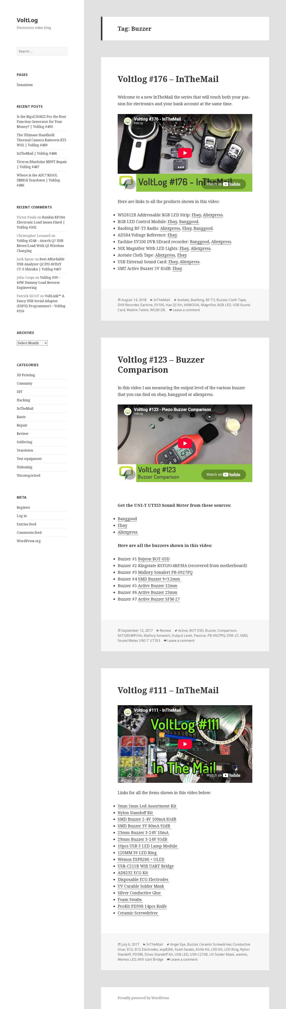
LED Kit (217, 949)
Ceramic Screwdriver (138, 913)
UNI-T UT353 (149, 640)
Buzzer (221, 300)
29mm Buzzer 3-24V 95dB (143, 839)
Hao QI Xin (174, 305)
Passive (200, 635)
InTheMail (25, 408)
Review (22, 433)
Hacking (23, 400)
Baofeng (197, 300)
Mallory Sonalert (157, 635)
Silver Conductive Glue (140, 893)
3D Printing (26, 375)
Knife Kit (202, 949)
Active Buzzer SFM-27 (159, 599)
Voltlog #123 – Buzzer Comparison (161, 364)
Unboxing (24, 467)
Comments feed (29, 532)
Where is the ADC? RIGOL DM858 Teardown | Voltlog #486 (38, 180)
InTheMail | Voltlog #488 (37, 153)
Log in (22, 515)
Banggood (203, 228)
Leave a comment (186, 310)
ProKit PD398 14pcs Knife (142, 906)
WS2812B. (158, 310)
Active (183, 630)
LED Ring (231, 949)
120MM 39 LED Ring (138, 852)
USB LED (181, 954)
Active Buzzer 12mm (157, 585)
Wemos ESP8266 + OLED (141, 859)
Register (23, 507)
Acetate (183, 300)
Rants (21, 417)
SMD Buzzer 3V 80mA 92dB (144, 826)
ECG (130, 949)
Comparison (226, 630)
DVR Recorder (128, 305)
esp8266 (166, 949)
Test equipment (29, 458)
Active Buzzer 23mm (157, 592)
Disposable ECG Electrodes (143, 879)
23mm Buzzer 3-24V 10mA (144, 832)
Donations (25, 84)
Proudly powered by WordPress (143, 998)
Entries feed (26, 524)
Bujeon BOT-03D (154, 559)
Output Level (182, 635)
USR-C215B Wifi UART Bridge (146, 866)
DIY (19, 391)
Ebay (196, 215)
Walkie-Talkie (137, 310)
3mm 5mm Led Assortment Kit (147, 806)
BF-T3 (210, 300)
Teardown (25, 450)
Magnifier (208, 305)
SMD (243, 635)
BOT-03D (196, 630)
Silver (148, 954)
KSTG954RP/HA (130, 635)
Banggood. (189, 221)
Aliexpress (213, 215)
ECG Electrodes (146, 949)
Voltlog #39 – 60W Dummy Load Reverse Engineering (38, 282)
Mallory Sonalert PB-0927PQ (165, 572)
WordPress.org (29, 541)
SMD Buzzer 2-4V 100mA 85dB (147, 819)
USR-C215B (199, 954)
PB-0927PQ (216, 635)
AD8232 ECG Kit (133, 872)
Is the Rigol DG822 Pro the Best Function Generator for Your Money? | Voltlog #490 (41, 121)
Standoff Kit (164, 954)
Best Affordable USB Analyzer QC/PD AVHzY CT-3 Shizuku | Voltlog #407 (40, 264)
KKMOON (191, 305)
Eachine (146, 305)
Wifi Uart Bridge (150, 959)
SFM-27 (232, 635)
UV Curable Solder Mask (141, 886)
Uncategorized (28, 475)
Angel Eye (178, 944)
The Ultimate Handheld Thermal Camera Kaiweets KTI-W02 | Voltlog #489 (42, 140)
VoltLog (27, 20)
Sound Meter (127, 640)
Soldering (24, 442)
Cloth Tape (237, 300)
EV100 (159, 305)
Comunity (24, 383)
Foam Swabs (130, 899)
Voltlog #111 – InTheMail (168, 690)
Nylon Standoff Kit (136, 812)
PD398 (138, 954)
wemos (241, 954)
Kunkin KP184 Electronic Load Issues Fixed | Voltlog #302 (41, 222)
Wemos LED (127, 959)
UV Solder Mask (221, 954)
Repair (22, 425)
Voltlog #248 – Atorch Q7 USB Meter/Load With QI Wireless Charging (40, 245)
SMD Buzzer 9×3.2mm (159, 579)
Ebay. (172, 235)
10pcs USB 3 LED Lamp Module (148, 846)
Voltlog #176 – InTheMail (168, 78)
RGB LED (224, 305)
